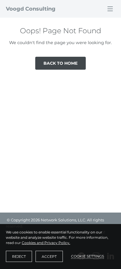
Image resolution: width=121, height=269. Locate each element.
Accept (49, 256)
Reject (19, 256)
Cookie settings (87, 256)
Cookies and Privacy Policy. (46, 242)
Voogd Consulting (31, 9)
